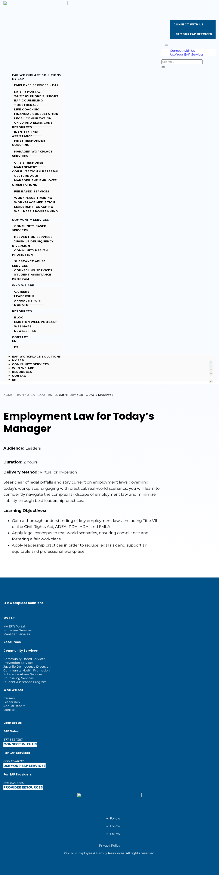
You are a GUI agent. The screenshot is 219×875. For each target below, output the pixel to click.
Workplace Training (33, 197)
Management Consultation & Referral (35, 169)
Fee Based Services (31, 191)
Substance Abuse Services (29, 263)
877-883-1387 (13, 740)
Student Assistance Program (31, 277)
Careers (21, 291)
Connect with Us (188, 24)
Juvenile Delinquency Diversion (32, 244)
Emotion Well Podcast (35, 322)
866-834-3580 (13, 783)
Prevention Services (33, 237)
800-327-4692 (13, 761)
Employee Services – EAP (36, 85)
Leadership (24, 296)
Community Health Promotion (30, 252)
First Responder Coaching (28, 143)
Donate (21, 304)
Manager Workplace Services (32, 154)
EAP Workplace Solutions (36, 75)
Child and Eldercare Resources (32, 125)
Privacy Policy (109, 845)
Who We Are (23, 285)
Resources (22, 311)
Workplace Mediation (34, 202)
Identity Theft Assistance (26, 134)
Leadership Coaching (33, 206)
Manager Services (16, 634)
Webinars (23, 326)
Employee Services (17, 630)
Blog (18, 317)
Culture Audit (27, 175)
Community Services (30, 219)
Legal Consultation (33, 118)
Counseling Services (33, 270)
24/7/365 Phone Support (36, 96)
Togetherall (26, 105)
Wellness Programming (36, 211)
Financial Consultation (36, 114)
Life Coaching (27, 109)
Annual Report (28, 300)
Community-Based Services (29, 228)
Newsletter (25, 331)
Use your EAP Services (24, 765)
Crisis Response (28, 162)
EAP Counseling (28, 100)
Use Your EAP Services (192, 34)
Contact (20, 337)
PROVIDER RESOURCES (23, 787)
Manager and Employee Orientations (34, 182)
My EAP (18, 79)
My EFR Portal (27, 91)
